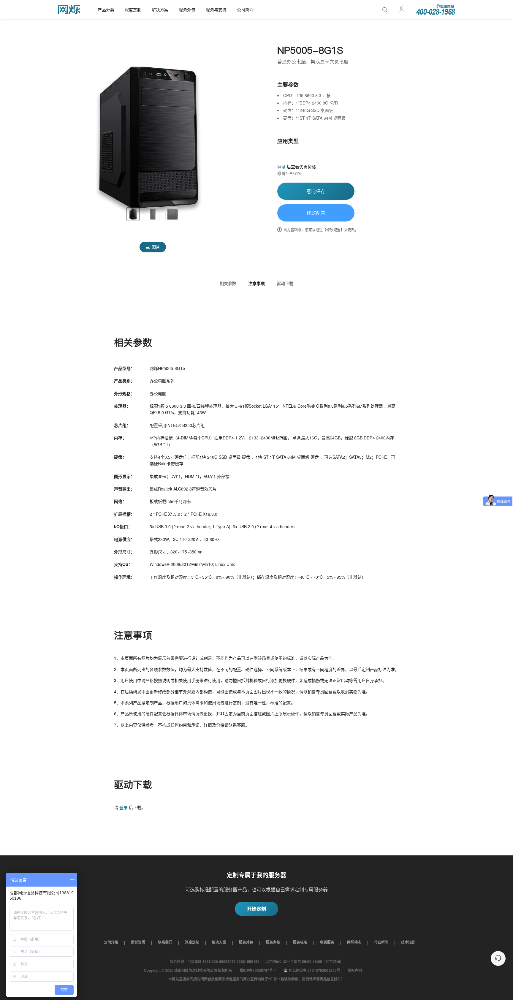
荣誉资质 (138, 942)
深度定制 (133, 9)
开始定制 (256, 908)
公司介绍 (111, 942)
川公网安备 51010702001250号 (314, 970)
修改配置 (315, 213)
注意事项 (256, 283)
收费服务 (327, 942)
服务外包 (187, 9)
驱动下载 (285, 283)
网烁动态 (354, 942)
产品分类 (106, 9)
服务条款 (273, 942)
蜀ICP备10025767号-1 (258, 970)
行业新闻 (381, 942)
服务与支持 (216, 9)
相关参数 (228, 283)
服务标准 (300, 942)
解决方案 (160, 9)
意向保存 (315, 191)
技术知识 (408, 942)
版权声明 (355, 970)
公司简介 (245, 9)
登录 (281, 167)
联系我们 (165, 942)
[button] (65, 137)
